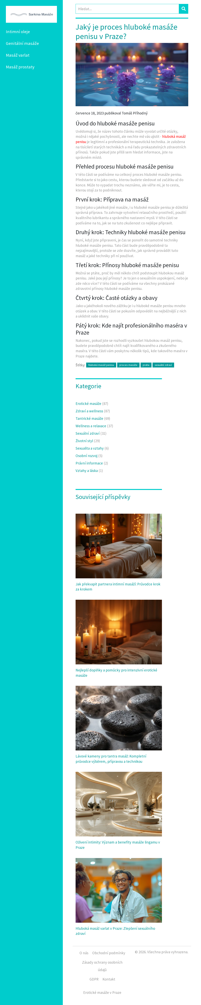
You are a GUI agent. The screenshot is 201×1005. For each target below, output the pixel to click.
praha (146, 365)
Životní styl (88, 440)
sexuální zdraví (163, 365)
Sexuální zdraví (91, 433)
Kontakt (108, 979)
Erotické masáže (92, 403)
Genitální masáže (22, 43)
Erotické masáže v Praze (102, 992)
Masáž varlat (17, 55)
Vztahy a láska (89, 470)
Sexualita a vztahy (92, 448)
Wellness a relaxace (94, 426)
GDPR (94, 979)
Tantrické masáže (93, 418)
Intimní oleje (18, 31)
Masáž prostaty (20, 67)
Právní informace (92, 463)
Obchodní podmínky (108, 953)
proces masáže (128, 365)
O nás (83, 953)
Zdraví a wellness (93, 411)
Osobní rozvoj (89, 455)
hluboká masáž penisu (101, 365)
